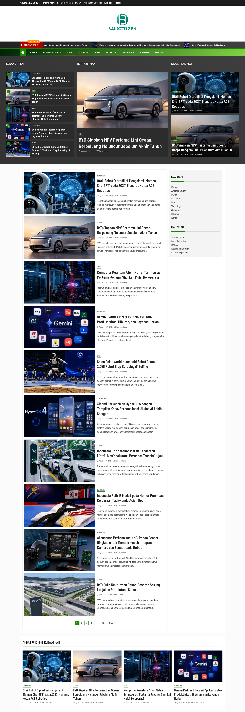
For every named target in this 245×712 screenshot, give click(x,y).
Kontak (159, 52)
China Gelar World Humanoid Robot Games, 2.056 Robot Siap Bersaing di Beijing (51, 150)
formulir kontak (65, 3)
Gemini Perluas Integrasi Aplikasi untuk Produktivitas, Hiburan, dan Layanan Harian (178, 45)
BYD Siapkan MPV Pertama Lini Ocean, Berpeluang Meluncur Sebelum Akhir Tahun (51, 98)
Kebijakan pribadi (112, 3)
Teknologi (111, 52)
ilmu (97, 52)
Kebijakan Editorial (93, 3)
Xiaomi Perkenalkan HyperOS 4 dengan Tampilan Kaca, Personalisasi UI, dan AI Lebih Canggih (129, 409)
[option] (40, 80)
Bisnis (34, 91)
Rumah (33, 52)
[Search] (223, 52)
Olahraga (128, 52)
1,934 (103, 623)
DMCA (78, 3)
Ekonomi (83, 52)
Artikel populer (52, 52)
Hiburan (144, 52)
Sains (34, 108)
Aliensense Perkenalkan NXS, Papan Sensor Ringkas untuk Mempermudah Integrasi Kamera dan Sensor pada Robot (128, 542)
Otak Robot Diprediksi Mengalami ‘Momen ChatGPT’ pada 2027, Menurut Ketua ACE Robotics (51, 81)
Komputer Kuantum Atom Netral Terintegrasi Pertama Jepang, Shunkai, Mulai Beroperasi (88, 45)
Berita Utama (102, 398)
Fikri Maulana (103, 151)
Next (111, 623)
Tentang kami (48, 3)
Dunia (70, 52)
